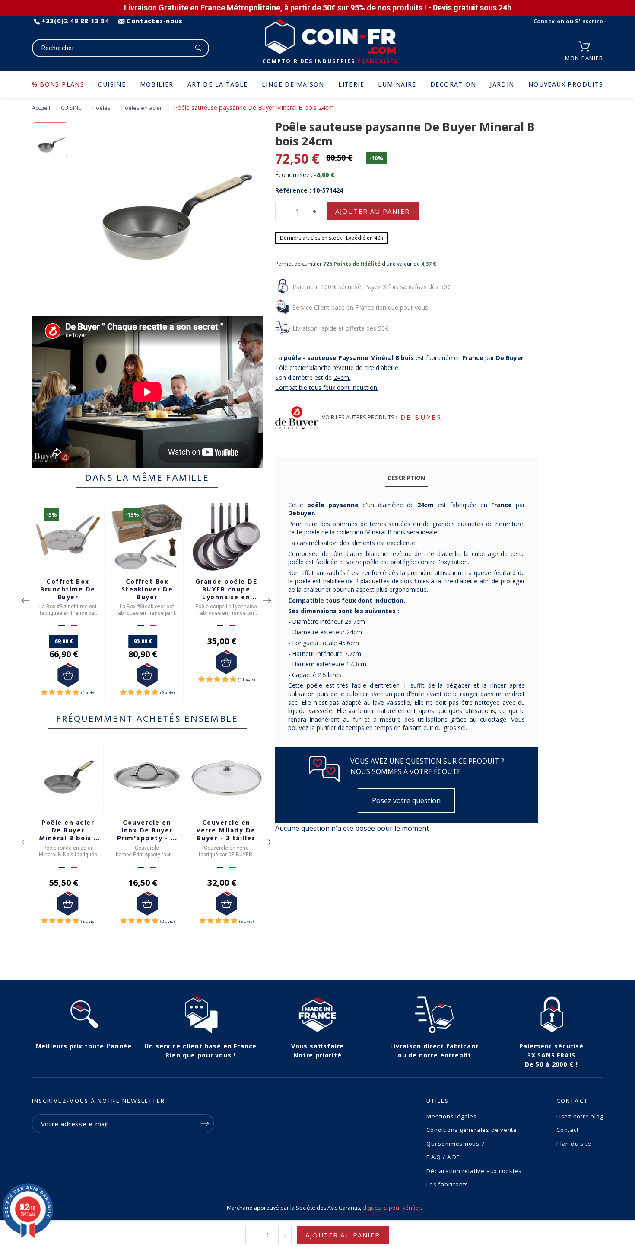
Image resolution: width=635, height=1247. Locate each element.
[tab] (406, 478)
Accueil (41, 108)
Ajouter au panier (372, 211)
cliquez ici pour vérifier (391, 1208)
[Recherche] (198, 48)
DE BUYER (421, 417)
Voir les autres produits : (359, 417)
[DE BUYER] (296, 417)
